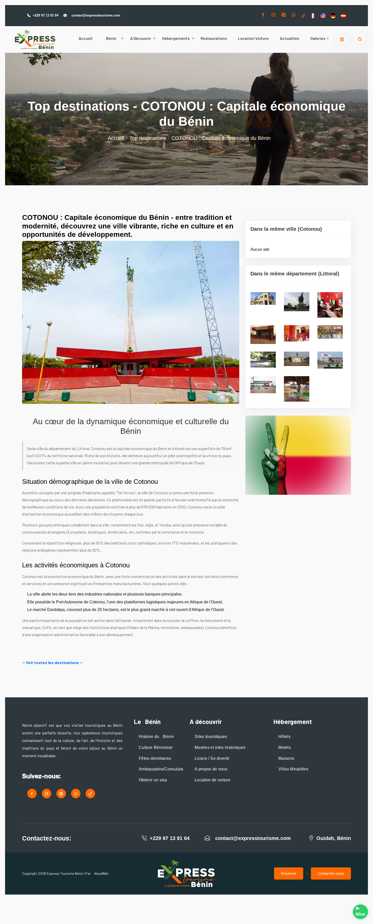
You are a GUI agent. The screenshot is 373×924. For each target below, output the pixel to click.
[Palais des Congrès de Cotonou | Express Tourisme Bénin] (330, 360)
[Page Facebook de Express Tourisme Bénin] (263, 15)
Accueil (85, 38)
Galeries (317, 38)
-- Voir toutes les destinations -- (52, 662)
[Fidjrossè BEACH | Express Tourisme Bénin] (296, 388)
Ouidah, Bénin (333, 838)
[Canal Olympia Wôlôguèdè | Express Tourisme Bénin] (263, 334)
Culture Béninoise (156, 747)
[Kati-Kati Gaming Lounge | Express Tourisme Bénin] (330, 304)
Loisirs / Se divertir (212, 758)
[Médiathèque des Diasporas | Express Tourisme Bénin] (296, 358)
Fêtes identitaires (155, 758)
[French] (312, 15)
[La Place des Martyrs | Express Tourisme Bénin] (296, 301)
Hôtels (284, 736)
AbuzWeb (101, 873)
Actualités (289, 38)
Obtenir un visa (153, 780)
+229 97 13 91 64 (45, 15)
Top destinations (147, 138)
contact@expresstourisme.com (96, 15)
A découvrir (140, 38)
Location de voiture (212, 780)
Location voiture (253, 38)
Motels (284, 747)
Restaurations (214, 38)
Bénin (111, 38)
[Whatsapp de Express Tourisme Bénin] (293, 15)
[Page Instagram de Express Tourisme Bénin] (273, 15)
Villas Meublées (293, 769)
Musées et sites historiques (220, 747)
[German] (333, 15)
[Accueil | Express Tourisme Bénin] (35, 39)
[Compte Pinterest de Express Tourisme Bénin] (283, 15)
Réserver (288, 873)
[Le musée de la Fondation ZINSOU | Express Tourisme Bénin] (263, 298)
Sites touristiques (211, 736)
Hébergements (176, 38)
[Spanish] (343, 15)
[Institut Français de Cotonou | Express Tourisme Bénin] (263, 359)
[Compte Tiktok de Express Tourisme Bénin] (303, 15)
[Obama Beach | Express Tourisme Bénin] (263, 384)
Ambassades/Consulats (161, 769)
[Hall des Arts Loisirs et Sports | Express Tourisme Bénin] (330, 331)
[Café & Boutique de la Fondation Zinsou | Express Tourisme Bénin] (296, 333)
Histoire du (156, 736)
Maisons (286, 758)
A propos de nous (211, 769)
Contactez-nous (331, 873)
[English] (323, 15)
